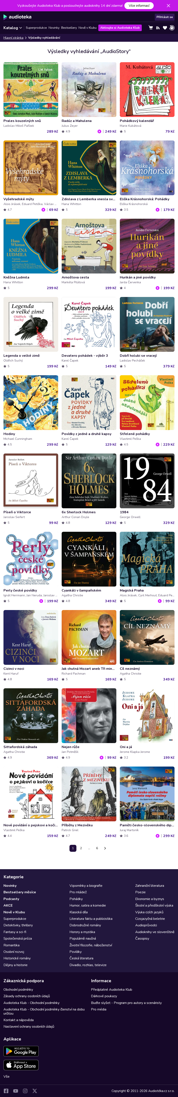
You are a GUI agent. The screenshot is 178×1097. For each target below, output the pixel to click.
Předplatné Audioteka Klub (111, 989)
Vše (6, 1076)
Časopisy (142, 938)
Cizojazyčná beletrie (150, 918)
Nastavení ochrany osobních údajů (28, 1027)
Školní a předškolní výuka (154, 905)
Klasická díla (78, 912)
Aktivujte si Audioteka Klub (120, 28)
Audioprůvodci (146, 925)
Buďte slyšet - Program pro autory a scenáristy (126, 1002)
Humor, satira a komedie (87, 905)
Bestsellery (69, 28)
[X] (34, 1091)
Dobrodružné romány (85, 925)
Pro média (98, 1009)
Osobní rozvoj (13, 951)
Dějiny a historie (15, 965)
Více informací (139, 5)
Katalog (10, 27)
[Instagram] (25, 1091)
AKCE (8, 905)
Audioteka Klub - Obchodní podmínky (31, 1002)
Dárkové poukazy (104, 996)
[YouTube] (15, 1091)
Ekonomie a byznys (149, 899)
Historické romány (17, 958)
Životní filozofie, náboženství (90, 945)
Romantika (11, 945)
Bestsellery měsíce (19, 892)
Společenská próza (17, 938)
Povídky (75, 951)
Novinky (54, 28)
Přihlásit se (165, 17)
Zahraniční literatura (149, 885)
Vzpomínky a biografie (85, 885)
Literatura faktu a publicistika (90, 918)
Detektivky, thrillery (18, 925)
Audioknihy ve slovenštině (155, 932)
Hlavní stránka (13, 38)
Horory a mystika (82, 932)
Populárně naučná (82, 938)
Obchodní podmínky (18, 989)
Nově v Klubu (88, 28)
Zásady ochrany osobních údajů (26, 996)
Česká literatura (81, 958)
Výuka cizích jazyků (149, 912)
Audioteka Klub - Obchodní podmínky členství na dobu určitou (44, 1011)
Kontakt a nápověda (18, 1020)
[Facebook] (6, 1091)
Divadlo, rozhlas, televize (88, 965)
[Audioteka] (17, 17)
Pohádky (76, 899)
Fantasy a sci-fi (14, 932)
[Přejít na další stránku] (105, 848)
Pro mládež (78, 892)
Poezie (140, 892)
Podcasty (11, 899)
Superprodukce (36, 28)
